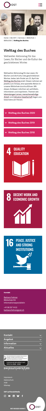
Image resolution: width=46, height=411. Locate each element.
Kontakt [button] (8, 335)
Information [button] (10, 343)
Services (21, 38)
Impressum (8, 377)
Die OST (13, 38)
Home (6, 38)
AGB (5, 383)
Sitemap (7, 385)
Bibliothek (30, 38)
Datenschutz (9, 380)
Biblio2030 (8, 40)
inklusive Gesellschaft (22, 97)
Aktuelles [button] (9, 347)
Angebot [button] (8, 339)
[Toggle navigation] (40, 4)
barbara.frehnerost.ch (14, 310)
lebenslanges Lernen (13, 94)
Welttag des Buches (21, 40)
